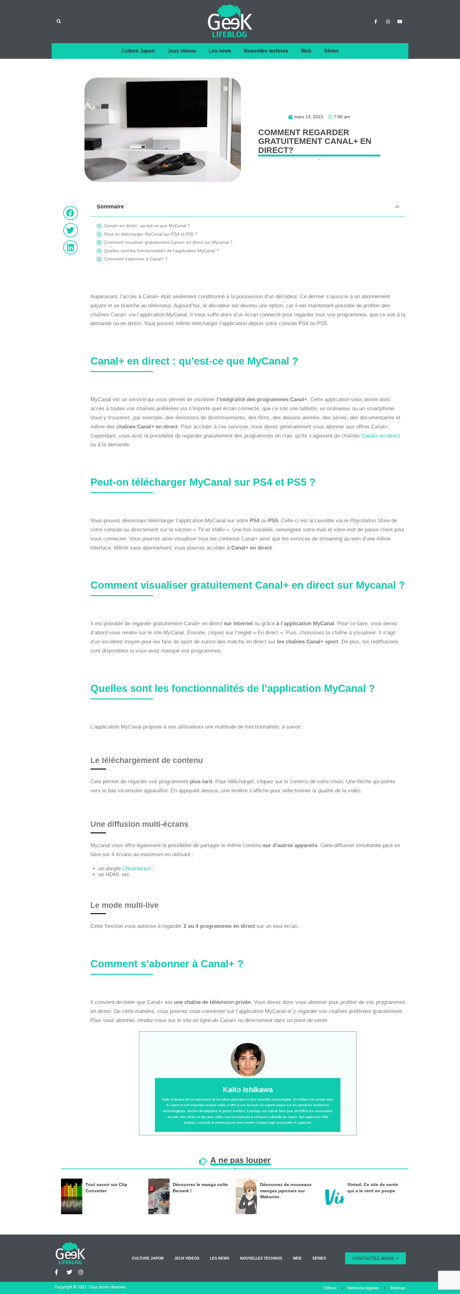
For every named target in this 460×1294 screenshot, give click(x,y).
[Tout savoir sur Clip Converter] (71, 1196)
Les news (220, 51)
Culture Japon (138, 51)
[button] (59, 22)
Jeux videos (181, 51)
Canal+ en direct (380, 436)
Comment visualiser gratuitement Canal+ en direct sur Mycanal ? (168, 242)
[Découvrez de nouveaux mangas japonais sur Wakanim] (246, 1196)
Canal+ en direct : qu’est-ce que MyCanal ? (147, 225)
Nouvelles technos (266, 51)
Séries (331, 51)
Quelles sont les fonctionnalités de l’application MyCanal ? (161, 250)
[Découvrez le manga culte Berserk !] (159, 1196)
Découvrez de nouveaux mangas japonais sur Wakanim (286, 1190)
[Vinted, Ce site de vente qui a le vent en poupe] (333, 1196)
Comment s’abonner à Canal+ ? (135, 258)
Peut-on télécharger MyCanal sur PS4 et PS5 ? (150, 234)
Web (306, 51)
